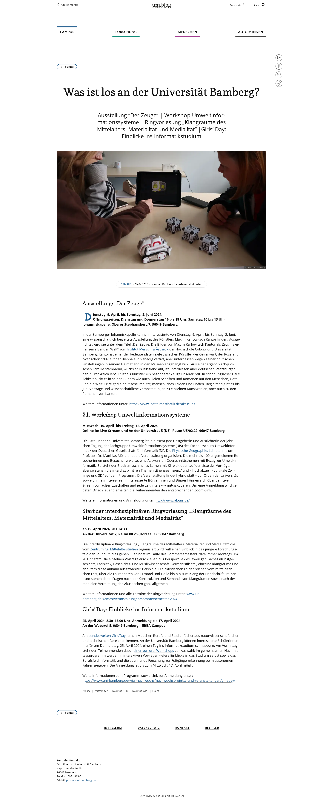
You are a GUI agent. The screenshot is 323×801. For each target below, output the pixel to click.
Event (155, 691)
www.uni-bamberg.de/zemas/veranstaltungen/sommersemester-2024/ (142, 596)
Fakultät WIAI (140, 691)
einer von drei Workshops (153, 650)
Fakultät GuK (120, 691)
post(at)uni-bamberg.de (81, 780)
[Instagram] (279, 60)
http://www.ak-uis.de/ (173, 500)
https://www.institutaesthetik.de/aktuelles (162, 404)
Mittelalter (101, 691)
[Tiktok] (279, 86)
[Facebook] (279, 68)
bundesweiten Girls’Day (107, 635)
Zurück (69, 67)
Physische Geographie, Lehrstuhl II (199, 450)
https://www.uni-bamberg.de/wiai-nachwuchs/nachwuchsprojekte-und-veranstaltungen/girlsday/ (158, 680)
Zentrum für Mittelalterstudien (114, 549)
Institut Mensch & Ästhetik (147, 349)
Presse (86, 691)
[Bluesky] (279, 77)
